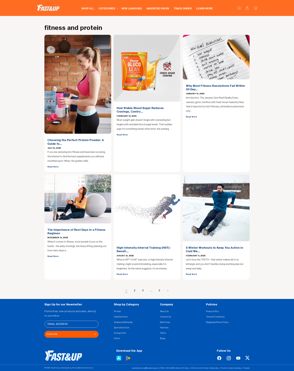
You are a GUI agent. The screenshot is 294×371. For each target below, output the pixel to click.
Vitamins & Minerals (123, 322)
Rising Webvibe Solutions (82, 368)
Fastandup (55, 368)
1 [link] (126, 290)
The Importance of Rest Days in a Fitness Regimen (76, 231)
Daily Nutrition (121, 317)
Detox (117, 338)
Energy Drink (120, 333)
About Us (164, 311)
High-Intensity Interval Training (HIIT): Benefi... (143, 249)
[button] (107, 7)
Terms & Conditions (215, 317)
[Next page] (167, 290)
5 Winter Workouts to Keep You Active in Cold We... (214, 249)
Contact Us (165, 317)
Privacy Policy (212, 311)
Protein (117, 311)
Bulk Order (165, 322)
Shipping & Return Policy (217, 322)
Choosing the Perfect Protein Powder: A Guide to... (75, 141)
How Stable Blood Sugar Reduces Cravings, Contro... (140, 109)
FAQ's (163, 333)
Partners (164, 328)
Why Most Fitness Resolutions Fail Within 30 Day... (215, 87)
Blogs (162, 338)
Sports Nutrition (121, 328)
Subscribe (52, 334)
